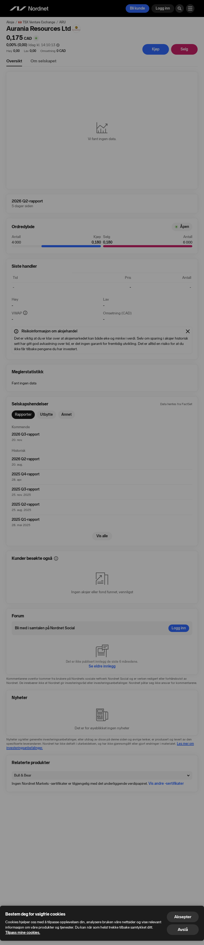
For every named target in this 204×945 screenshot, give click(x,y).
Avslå (183, 929)
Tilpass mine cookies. (22, 932)
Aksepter (182, 916)
